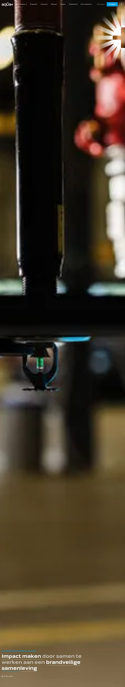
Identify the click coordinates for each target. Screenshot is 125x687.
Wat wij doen (20, 4)
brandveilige (63, 662)
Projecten (33, 4)
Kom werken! (85, 4)
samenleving (19, 668)
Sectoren (44, 4)
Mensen (54, 4)
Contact (112, 4)
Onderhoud (73, 4)
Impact (63, 4)
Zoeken (121, 4)
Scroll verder (8, 676)
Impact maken (22, 656)
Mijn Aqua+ (101, 4)
